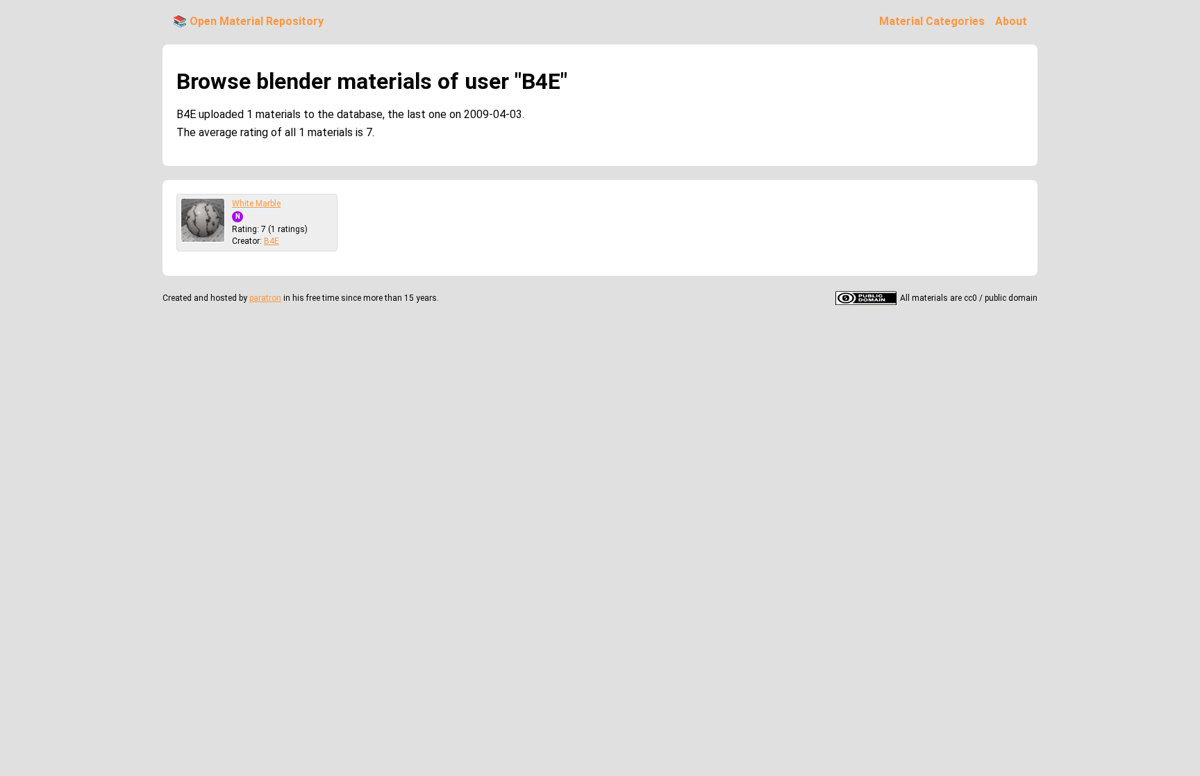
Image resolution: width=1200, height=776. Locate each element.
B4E (271, 241)
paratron (265, 298)
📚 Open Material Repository (248, 21)
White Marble (256, 203)
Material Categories (932, 21)
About (1011, 21)
